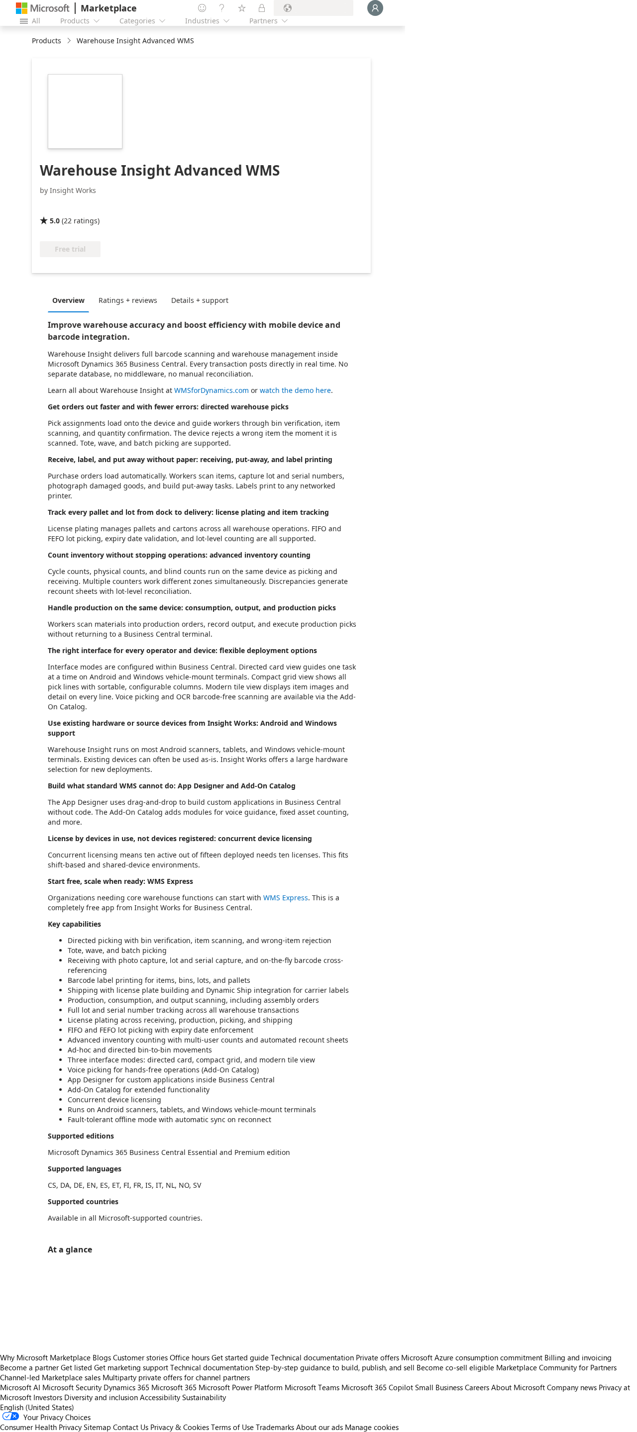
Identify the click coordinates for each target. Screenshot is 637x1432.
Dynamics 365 (126, 1387)
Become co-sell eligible (455, 1367)
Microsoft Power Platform (241, 1387)
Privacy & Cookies (179, 1427)
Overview (68, 300)
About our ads (319, 1427)
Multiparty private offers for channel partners (176, 1377)
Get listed (76, 1367)
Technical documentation (312, 1357)
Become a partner (29, 1367)
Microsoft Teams (312, 1387)
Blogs (102, 1357)
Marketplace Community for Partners (556, 1367)
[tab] (71, 300)
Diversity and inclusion (101, 1397)
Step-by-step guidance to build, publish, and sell (335, 1367)
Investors (47, 1397)
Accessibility (160, 1397)
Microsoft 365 (174, 1387)
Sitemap (97, 1427)
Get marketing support (131, 1367)
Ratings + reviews (128, 300)
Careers (477, 1387)
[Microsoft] (43, 8)
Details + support (199, 300)
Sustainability (204, 1397)
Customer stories (140, 1357)
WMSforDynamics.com (211, 390)
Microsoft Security (72, 1387)
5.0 (55, 220)
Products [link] (46, 40)
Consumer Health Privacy (41, 1427)
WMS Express (285, 897)
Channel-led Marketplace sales (50, 1377)
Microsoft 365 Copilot (377, 1387)
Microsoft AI (20, 1387)
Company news (572, 1387)
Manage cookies (372, 1427)
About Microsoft (518, 1387)
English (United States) (37, 1407)
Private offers (377, 1357)
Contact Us (130, 1427)
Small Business (439, 1387)
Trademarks (275, 1427)
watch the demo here (295, 390)
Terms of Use (232, 1427)
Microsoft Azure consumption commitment (472, 1357)
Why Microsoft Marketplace (45, 1357)
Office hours (190, 1357)
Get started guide (240, 1357)
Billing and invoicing (578, 1357)
